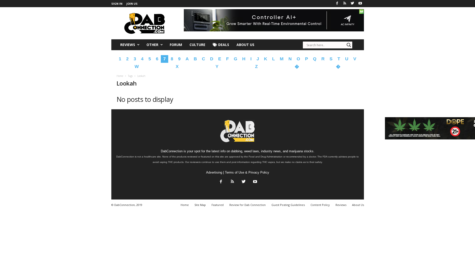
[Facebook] (337, 3)
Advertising (214, 172)
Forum (176, 44)
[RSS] (345, 3)
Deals (223, 44)
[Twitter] (353, 3)
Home (120, 76)
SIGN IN (116, 3)
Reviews (127, 44)
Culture (197, 44)
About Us (245, 44)
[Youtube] (360, 3)
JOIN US (132, 3)
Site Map (200, 205)
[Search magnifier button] (348, 45)
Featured (218, 205)
